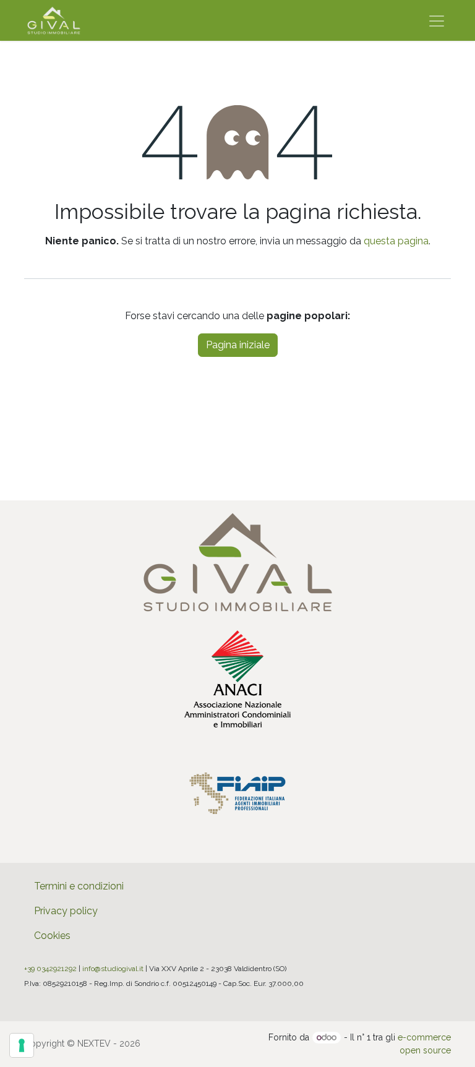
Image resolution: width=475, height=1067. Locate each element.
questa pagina (396, 241)
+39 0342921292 (50, 968)
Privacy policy (66, 911)
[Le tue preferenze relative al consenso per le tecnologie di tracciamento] (21, 1045)
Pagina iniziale (238, 345)
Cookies (52, 935)
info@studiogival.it (112, 968)
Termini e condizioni (79, 886)
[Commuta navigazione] (436, 20)
